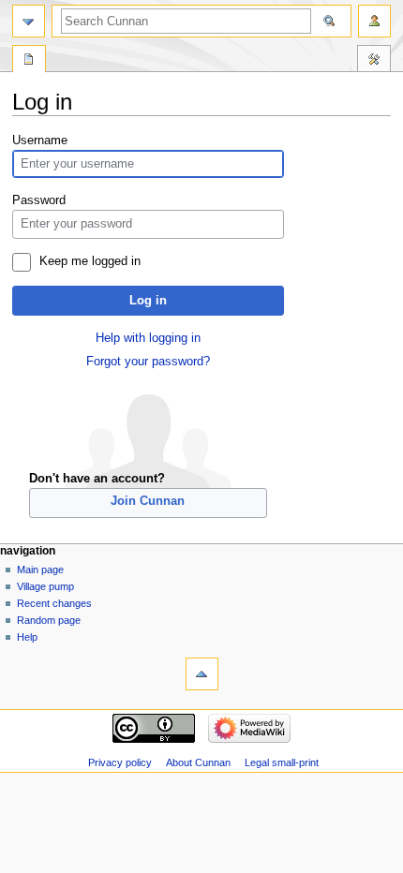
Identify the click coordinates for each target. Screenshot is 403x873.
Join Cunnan (148, 501)
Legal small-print (282, 762)
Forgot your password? (148, 361)
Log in (148, 300)
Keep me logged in (90, 261)
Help (27, 637)
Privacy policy (120, 762)
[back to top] (202, 674)
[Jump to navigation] (28, 21)
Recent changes (54, 603)
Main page (40, 569)
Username (39, 140)
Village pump (45, 586)
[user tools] (374, 21)
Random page (49, 620)
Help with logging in (148, 338)
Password (39, 200)
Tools (374, 61)
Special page (29, 61)
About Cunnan (198, 762)
